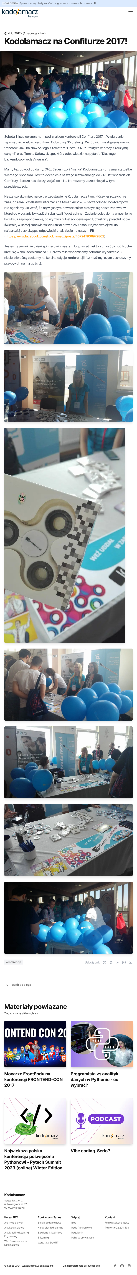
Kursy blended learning (50, 1227)
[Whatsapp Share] (124, 962)
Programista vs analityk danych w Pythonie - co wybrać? (94, 1079)
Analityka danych (13, 1222)
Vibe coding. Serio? (90, 1150)
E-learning (43, 1237)
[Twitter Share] (104, 962)
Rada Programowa (81, 1227)
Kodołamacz (14, 1195)
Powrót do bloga (20, 984)
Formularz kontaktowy (117, 1222)
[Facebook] (114, 1265)
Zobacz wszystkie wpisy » (21, 1013)
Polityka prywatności (82, 1237)
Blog (73, 1222)
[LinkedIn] (129, 1265)
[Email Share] (130, 962)
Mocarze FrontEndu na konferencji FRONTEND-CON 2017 (33, 1079)
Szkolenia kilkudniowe (50, 1232)
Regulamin (77, 1232)
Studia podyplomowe (49, 1222)
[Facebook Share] (111, 962)
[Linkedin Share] (117, 962)
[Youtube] (122, 1265)
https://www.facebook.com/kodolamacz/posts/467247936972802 (55, 236)
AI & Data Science (14, 1227)
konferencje (13, 962)
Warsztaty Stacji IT (48, 1242)
